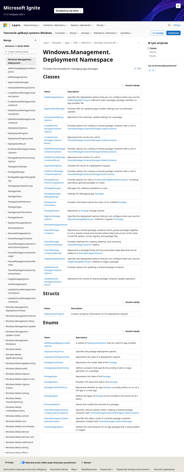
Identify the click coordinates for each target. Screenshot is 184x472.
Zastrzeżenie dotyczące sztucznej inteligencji (25, 469)
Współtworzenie (89, 469)
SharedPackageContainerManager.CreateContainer (92, 128)
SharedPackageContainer (80, 244)
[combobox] (19, 46)
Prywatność (105, 469)
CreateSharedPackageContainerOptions (53, 128)
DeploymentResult (53, 165)
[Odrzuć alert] (178, 5)
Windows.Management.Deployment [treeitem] (20, 61)
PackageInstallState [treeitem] (17, 166)
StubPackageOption (53, 426)
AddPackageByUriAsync (79, 100)
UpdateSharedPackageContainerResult (53, 281)
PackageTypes (51, 395)
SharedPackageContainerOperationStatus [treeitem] (21, 272)
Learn (46, 42)
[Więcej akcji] (138, 43)
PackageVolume (51, 210)
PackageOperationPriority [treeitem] (20, 185)
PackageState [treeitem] (14, 191)
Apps (67, 42)
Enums (152, 55)
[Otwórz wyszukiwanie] (169, 25)
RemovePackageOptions (55, 224)
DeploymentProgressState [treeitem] (20, 138)
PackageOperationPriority (56, 368)
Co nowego (158, 33)
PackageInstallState (53, 362)
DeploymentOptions (96, 343)
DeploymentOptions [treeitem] (17, 128)
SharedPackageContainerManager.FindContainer (91, 174)
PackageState (50, 376)
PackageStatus (51, 381)
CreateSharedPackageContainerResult (53, 140)
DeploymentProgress (54, 313)
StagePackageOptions (54, 258)
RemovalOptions (52, 404)
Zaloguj (177, 25)
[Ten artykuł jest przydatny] (149, 70)
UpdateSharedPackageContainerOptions (53, 270)
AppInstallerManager (54, 108)
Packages (99, 193)
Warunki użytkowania (164, 469)
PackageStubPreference (55, 387)
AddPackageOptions (54, 97)
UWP (75, 42)
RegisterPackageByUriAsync (81, 219)
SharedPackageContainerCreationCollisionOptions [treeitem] (22, 245)
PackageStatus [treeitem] (15, 196)
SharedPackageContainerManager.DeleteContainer (92, 151)
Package (122, 202)
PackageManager (52, 188)
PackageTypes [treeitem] (15, 207)
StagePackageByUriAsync (80, 261)
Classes (153, 48)
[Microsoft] (5, 25)
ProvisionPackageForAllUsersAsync (111, 179)
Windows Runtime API (105, 42)
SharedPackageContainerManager (115, 421)
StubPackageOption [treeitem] (17, 284)
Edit (139, 68)
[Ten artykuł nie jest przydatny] (153, 70)
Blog (73, 469)
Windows (56, 42)
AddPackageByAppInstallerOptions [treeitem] (22, 70)
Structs (152, 52)
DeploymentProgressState (56, 357)
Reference (86, 42)
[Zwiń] (35, 40)
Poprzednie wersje (59, 469)
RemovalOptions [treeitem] (16, 228)
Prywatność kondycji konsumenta (132, 469)
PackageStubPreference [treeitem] (19, 201)
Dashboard (173, 33)
